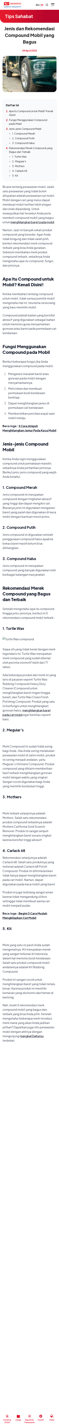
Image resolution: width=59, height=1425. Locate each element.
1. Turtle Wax (19, 156)
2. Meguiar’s (19, 161)
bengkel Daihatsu (32, 1036)
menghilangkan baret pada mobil (32, 222)
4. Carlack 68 (19, 170)
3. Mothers (18, 166)
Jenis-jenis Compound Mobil (25, 128)
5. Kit (15, 175)
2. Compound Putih (23, 138)
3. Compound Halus (23, 143)
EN (37, 4)
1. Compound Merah (23, 133)
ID (42, 4)
